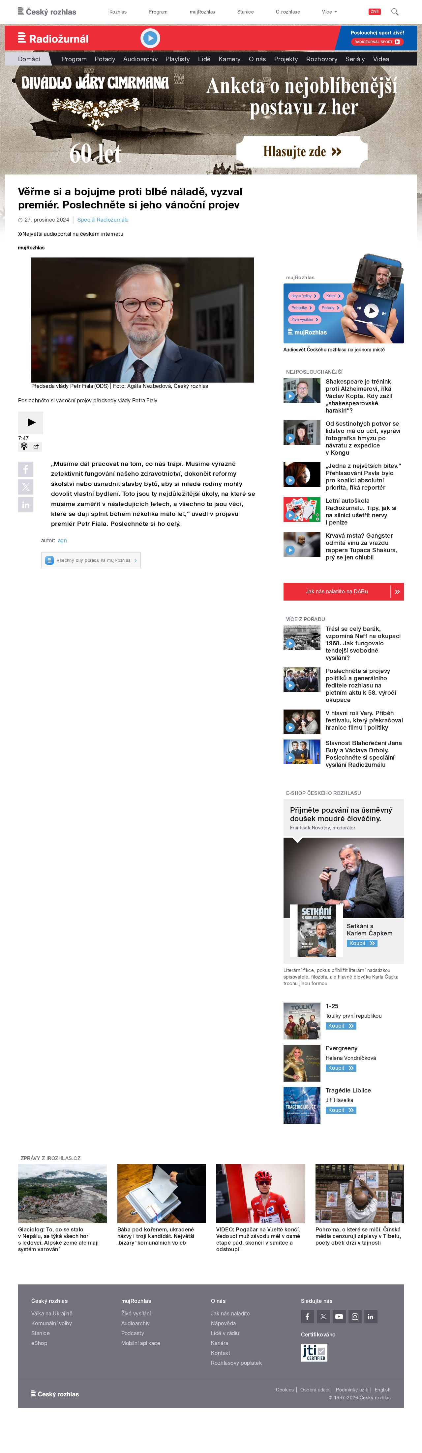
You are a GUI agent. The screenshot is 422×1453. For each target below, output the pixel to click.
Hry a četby (301, 296)
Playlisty (178, 59)
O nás (257, 59)
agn (62, 540)
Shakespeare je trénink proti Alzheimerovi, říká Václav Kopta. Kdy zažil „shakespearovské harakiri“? (359, 396)
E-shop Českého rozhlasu (323, 793)
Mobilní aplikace (141, 1343)
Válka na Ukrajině (52, 1313)
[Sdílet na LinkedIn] (25, 504)
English (383, 1389)
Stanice (245, 11)
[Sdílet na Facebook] (25, 469)
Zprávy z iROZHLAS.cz (51, 1158)
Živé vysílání (302, 319)
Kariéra (219, 1343)
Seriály (355, 59)
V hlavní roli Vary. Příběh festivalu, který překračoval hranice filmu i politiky (364, 720)
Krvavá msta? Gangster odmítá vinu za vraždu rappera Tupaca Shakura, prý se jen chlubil (362, 546)
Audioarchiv (140, 59)
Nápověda (223, 1323)
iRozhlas (117, 11)
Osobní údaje (315, 1389)
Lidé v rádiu (225, 1333)
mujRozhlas (202, 11)
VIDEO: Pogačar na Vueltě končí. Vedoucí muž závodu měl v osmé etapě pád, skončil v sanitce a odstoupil (258, 1239)
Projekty (286, 59)
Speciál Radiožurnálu (103, 220)
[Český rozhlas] (47, 12)
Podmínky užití (352, 1389)
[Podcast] (24, 447)
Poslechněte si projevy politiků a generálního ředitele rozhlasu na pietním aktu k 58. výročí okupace (361, 685)
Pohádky (299, 308)
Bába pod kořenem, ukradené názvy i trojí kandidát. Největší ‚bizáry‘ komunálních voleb (156, 1236)
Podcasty (132, 1333)
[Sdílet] (36, 447)
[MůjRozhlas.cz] (31, 248)
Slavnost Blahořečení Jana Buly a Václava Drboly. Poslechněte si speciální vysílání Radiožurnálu (364, 754)
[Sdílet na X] (25, 487)
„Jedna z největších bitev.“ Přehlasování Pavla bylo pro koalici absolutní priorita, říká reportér (364, 476)
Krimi (331, 296)
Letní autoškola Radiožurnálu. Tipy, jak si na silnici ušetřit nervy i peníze (361, 511)
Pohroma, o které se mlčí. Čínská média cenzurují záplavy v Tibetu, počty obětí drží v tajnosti (358, 1236)
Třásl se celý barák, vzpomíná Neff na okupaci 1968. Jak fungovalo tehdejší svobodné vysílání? (363, 643)
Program (158, 11)
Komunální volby (51, 1323)
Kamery (230, 59)
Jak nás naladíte (230, 1313)
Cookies (285, 1389)
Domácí (29, 59)
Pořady (105, 59)
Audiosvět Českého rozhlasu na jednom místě (334, 349)
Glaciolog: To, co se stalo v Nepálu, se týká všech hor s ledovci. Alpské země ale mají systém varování (58, 1239)
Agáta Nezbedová (149, 386)
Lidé (204, 59)
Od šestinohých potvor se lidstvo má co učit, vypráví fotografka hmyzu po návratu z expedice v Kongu (363, 438)
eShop (39, 1343)
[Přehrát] (30, 423)
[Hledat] (395, 12)
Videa (381, 59)
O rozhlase (288, 11)
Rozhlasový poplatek (236, 1363)
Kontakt (220, 1353)
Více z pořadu (305, 619)
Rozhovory (322, 59)
